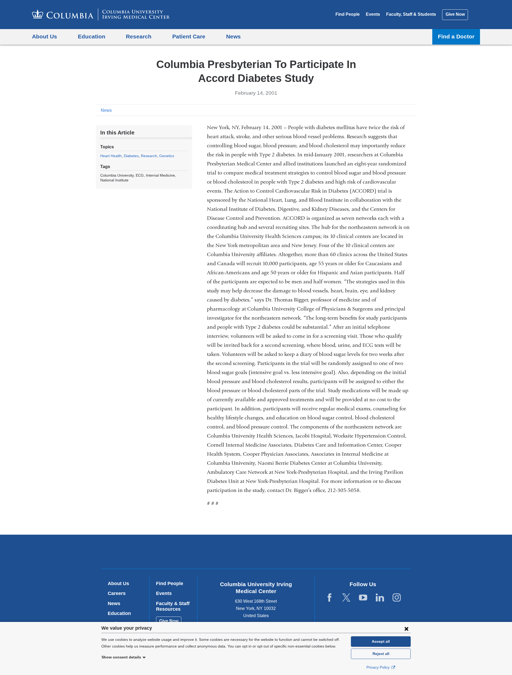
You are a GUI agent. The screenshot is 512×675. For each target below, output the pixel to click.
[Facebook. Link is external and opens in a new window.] (329, 597)
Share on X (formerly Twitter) (395, 110)
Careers (117, 593)
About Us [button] (44, 36)
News (106, 110)
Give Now (455, 14)
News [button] (233, 36)
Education (119, 613)
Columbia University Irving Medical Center (222, 551)
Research (149, 156)
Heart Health (111, 156)
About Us (118, 583)
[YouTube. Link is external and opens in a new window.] (363, 597)
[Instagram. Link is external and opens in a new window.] (396, 597)
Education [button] (91, 36)
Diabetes (131, 156)
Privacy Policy (378, 667)
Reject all (381, 654)
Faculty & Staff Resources (173, 606)
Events (373, 14)
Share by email (412, 110)
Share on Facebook (386, 110)
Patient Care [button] (188, 36)
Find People (347, 14)
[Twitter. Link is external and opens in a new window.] (346, 597)
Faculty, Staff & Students (411, 14)
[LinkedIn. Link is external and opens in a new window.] (379, 597)
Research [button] (138, 36)
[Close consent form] (406, 628)
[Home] (101, 15)
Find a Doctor (456, 36)
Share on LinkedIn (403, 110)
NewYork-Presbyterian (294, 553)
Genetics (166, 156)
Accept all (381, 641)
